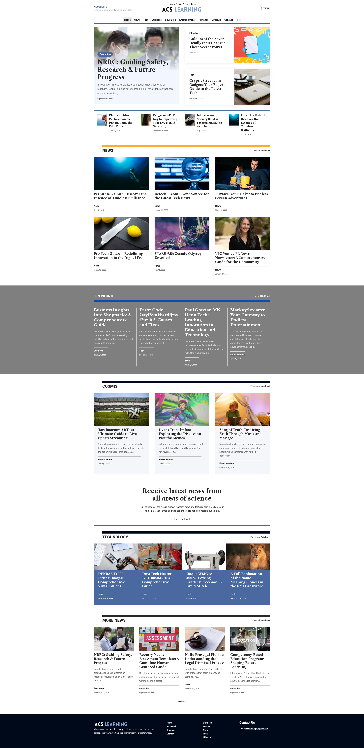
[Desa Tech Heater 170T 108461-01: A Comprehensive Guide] (160, 556)
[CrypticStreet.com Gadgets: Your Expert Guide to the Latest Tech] (252, 87)
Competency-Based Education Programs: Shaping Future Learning (247, 661)
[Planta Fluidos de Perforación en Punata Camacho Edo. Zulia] (102, 120)
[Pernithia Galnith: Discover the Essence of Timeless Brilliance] (234, 120)
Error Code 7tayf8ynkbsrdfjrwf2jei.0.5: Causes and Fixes (158, 317)
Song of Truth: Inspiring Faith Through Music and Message (240, 434)
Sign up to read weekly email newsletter (113, 10)
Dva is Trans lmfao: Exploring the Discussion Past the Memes (180, 434)
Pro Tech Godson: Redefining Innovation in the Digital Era (118, 256)
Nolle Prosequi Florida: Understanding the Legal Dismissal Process (204, 659)
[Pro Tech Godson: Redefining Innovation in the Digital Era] (121, 233)
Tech (191, 74)
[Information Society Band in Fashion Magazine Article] (190, 120)
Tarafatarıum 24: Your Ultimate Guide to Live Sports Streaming (117, 434)
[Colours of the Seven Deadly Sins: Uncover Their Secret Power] (252, 45)
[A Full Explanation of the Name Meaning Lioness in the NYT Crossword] (248, 556)
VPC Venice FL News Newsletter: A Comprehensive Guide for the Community (240, 258)
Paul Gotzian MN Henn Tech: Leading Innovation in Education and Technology (203, 322)
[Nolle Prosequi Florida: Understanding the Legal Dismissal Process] (205, 639)
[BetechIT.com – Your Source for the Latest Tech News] (182, 173)
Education (105, 54)
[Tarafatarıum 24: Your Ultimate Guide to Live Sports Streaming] (121, 409)
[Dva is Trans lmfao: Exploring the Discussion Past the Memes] (182, 409)
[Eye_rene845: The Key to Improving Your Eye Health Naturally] (146, 120)
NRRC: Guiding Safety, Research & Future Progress (132, 69)
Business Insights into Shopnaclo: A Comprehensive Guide (112, 317)
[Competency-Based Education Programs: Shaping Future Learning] (250, 639)
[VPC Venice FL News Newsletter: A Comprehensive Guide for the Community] (242, 233)
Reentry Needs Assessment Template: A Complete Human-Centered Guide (159, 661)
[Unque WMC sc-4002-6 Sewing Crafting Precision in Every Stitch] (204, 556)
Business (98, 350)
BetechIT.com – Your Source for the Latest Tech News (182, 196)
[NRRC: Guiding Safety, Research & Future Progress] (114, 639)
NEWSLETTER (101, 6)
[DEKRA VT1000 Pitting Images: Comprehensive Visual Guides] (116, 556)
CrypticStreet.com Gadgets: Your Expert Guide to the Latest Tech (207, 87)
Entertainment (237, 354)
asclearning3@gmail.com (256, 729)
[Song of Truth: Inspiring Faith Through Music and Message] (242, 409)
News (96, 206)
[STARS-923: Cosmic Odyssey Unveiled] (182, 233)
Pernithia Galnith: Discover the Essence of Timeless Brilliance (253, 123)
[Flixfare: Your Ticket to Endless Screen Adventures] (242, 173)
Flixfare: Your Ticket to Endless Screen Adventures (241, 196)
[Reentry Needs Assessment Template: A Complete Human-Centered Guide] (159, 639)
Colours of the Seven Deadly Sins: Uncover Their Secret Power (207, 43)
